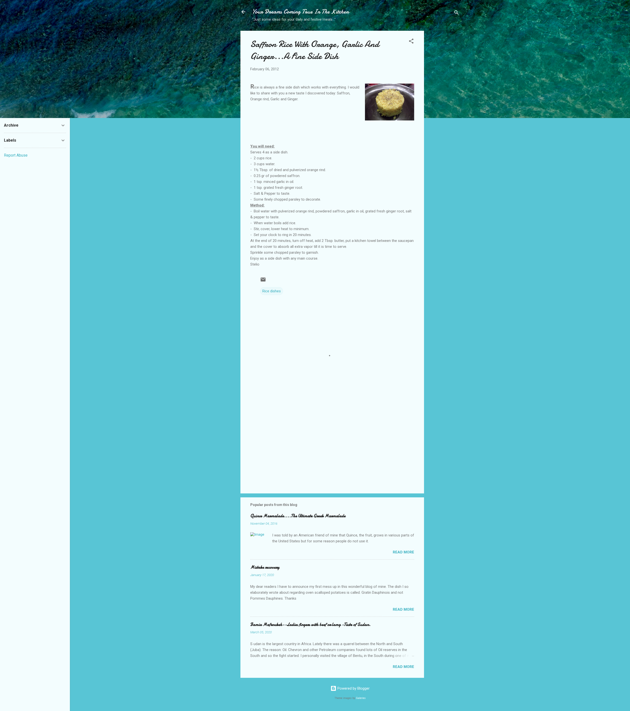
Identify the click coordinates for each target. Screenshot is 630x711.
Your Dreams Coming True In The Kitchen (300, 12)
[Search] (456, 13)
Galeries (361, 698)
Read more (403, 552)
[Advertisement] (443, 108)
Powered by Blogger (353, 688)
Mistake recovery (264, 567)
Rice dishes (271, 291)
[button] (411, 42)
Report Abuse (16, 155)
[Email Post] (263, 281)
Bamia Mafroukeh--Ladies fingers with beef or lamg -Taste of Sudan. (310, 625)
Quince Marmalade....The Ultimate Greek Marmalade (298, 516)
